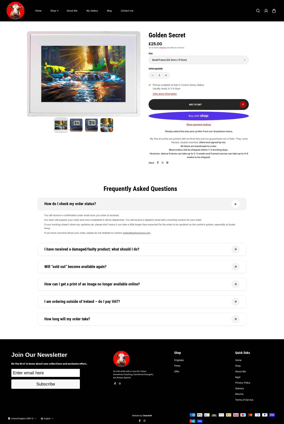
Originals (179, 360)
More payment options (199, 124)
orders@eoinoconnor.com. (137, 232)
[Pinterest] (167, 163)
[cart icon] (274, 10)
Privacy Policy (242, 382)
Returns (239, 394)
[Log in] (266, 10)
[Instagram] (120, 383)
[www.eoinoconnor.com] (15, 11)
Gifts (176, 371)
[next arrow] (134, 74)
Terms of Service (244, 399)
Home (38, 10)
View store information (165, 93)
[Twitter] (163, 163)
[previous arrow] (33, 74)
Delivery (239, 388)
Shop (53, 10)
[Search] (257, 10)
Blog (109, 10)
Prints (177, 365)
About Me (72, 10)
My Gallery (92, 10)
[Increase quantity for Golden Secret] (166, 75)
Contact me (127, 10)
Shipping (162, 48)
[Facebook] (158, 163)
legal (237, 377)
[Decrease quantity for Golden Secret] (152, 75)
